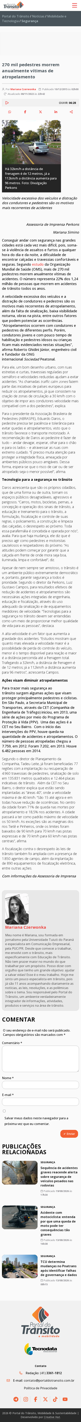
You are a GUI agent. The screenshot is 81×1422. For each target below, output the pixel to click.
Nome (8, 1078)
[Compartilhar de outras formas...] (71, 112)
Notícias (38, 16)
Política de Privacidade (40, 1388)
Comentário (12, 1043)
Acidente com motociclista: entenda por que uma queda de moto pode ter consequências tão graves (58, 1223)
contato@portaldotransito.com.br (49, 1380)
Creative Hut (52, 1417)
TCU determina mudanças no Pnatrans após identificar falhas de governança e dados (58, 1268)
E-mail (8, 1095)
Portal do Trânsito (15, 16)
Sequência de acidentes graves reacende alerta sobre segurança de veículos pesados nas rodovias (59, 1177)
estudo (38, 264)
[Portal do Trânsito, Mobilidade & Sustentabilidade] (40, 1322)
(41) (51, 1373)
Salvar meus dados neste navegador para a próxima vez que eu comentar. (36, 1121)
